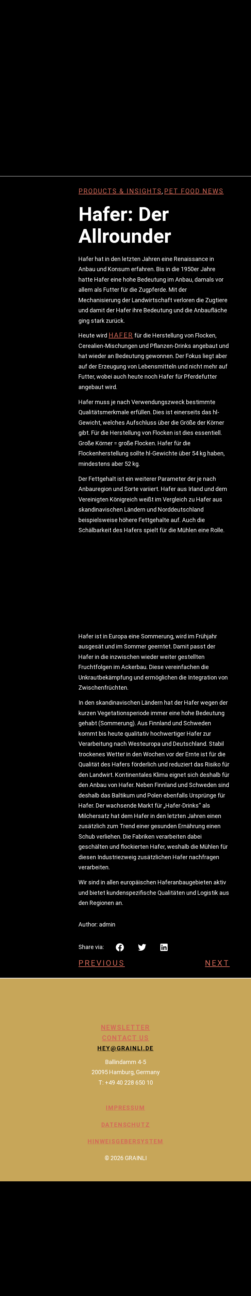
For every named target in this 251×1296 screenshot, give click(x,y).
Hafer (121, 335)
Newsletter (125, 1027)
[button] (120, 947)
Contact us (125, 1038)
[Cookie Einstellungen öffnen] (49, 1291)
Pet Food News (194, 191)
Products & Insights (120, 191)
